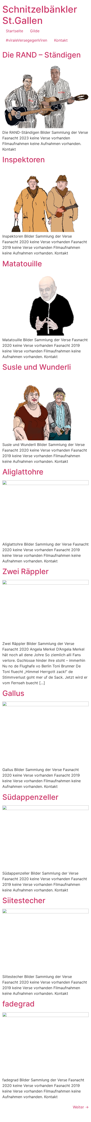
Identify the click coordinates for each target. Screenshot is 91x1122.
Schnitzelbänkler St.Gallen (39, 15)
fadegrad (18, 1003)
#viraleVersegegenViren (26, 40)
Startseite (14, 31)
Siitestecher (23, 900)
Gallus (13, 693)
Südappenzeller (30, 797)
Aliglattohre (22, 471)
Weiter (81, 1107)
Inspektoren (23, 159)
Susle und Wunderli (36, 367)
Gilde (34, 31)
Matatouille (22, 263)
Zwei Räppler (25, 571)
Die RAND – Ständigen (41, 54)
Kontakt (61, 40)
